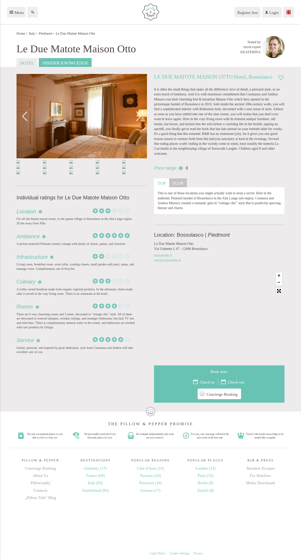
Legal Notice (157, 553)
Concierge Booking (40, 468)
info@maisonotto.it (167, 260)
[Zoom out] (279, 282)
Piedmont (45, 33)
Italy (32, 33)
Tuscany (150, 475)
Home (21, 33)
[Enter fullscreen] (279, 291)
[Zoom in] (279, 275)
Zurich (205, 490)
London (205, 468)
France (95, 475)
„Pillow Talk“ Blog (40, 497)
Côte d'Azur (150, 468)
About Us (40, 475)
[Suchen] (32, 12)
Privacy (198, 553)
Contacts (40, 490)
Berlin (205, 483)
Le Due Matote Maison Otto (75, 33)
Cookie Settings (179, 553)
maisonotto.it (163, 255)
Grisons (150, 490)
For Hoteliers (260, 475)
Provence (150, 483)
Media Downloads (260, 483)
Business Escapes (261, 468)
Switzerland (95, 490)
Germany (95, 468)
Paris (205, 475)
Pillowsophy (40, 483)
